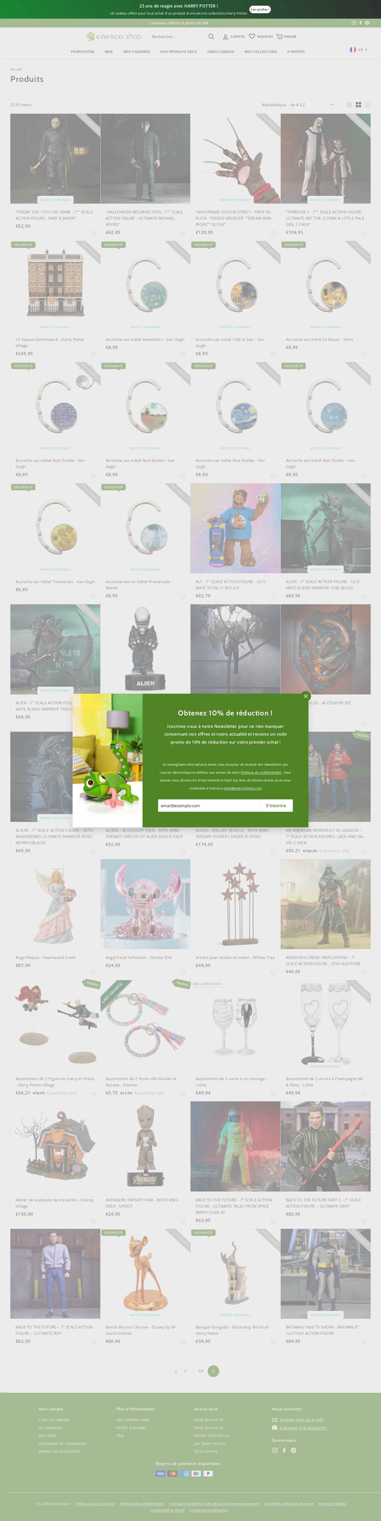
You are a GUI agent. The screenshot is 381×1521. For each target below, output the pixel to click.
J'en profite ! (260, 9)
